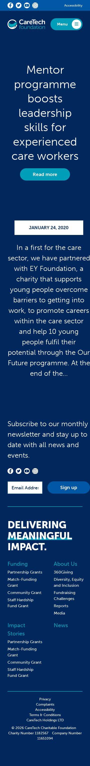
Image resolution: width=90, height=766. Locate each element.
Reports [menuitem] (61, 605)
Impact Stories (16, 629)
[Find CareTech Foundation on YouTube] (27, 5)
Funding (18, 564)
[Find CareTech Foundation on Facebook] (10, 5)
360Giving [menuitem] (63, 572)
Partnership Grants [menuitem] (25, 572)
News (61, 625)
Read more (45, 174)
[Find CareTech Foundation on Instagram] (35, 5)
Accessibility (73, 5)
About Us (65, 564)
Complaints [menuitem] (45, 704)
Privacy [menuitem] (45, 699)
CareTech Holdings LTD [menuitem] (45, 720)
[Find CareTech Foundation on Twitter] (19, 5)
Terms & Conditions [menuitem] (45, 715)
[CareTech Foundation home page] (26, 24)
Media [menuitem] (59, 613)
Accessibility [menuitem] (45, 710)
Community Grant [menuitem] (25, 592)
